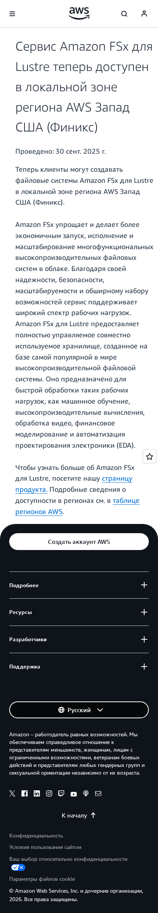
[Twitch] (61, 794)
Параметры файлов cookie (42, 878)
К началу (74, 815)
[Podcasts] (86, 794)
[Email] (98, 794)
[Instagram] (49, 794)
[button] (79, 541)
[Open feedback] (149, 456)
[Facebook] (24, 794)
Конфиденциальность (36, 835)
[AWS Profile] (144, 13)
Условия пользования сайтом (45, 847)
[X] (12, 794)
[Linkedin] (37, 794)
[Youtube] (74, 794)
